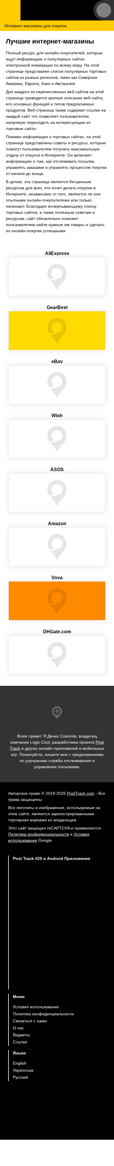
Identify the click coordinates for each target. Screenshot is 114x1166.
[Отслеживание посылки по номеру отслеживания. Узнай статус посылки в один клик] (57, 10)
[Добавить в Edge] (52, 978)
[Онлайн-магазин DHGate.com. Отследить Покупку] (57, 655)
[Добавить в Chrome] (52, 932)
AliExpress (57, 253)
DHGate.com (57, 631)
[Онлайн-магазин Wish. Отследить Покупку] (57, 438)
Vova (57, 577)
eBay (57, 361)
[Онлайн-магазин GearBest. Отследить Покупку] (57, 330)
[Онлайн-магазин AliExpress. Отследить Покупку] (57, 276)
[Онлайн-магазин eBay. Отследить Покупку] (57, 384)
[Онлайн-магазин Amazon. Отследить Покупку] (57, 547)
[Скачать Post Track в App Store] (52, 885)
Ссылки (20, 1042)
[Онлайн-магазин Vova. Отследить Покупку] (57, 601)
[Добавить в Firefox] (52, 955)
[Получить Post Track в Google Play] (52, 910)
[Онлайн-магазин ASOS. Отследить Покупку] (57, 492)
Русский (20, 1077)
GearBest (57, 307)
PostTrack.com (80, 793)
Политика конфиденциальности (38, 834)
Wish (57, 415)
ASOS (57, 469)
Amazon (57, 523)
